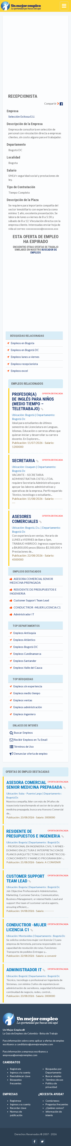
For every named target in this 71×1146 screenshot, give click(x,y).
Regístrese (15, 1100)
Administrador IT (24, 614)
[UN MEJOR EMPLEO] (22, 4)
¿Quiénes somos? (55, 1108)
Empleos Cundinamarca (27, 653)
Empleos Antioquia (24, 633)
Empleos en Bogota (22, 343)
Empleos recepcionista (24, 363)
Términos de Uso (23, 746)
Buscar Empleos (23, 732)
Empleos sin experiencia (27, 686)
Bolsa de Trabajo (49, 1033)
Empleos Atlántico (24, 639)
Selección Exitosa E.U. (21, 116)
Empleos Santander (24, 660)
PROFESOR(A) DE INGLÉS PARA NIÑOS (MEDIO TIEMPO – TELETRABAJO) (33, 401)
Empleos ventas (22, 700)
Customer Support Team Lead (31, 600)
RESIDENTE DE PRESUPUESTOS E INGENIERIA (33, 834)
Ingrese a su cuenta (20, 1104)
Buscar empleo (53, 1076)
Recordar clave (18, 1108)
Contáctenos (52, 1100)
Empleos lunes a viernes (25, 356)
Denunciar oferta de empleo (30, 753)
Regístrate (15, 1068)
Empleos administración (27, 707)
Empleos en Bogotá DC (25, 350)
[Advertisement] (35, 52)
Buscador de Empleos (43, 251)
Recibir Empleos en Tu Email (30, 739)
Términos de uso (54, 1079)
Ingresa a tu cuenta (20, 1072)
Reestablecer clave (20, 1076)
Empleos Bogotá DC (25, 646)
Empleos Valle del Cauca (27, 667)
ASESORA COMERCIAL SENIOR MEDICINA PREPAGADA (34, 785)
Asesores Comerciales (25, 519)
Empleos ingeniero (24, 714)
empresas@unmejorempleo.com (20, 1055)
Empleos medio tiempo (26, 693)
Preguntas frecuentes (57, 1104)
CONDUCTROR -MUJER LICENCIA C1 (37, 607)
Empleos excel (19, 370)
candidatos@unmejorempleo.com (35, 1044)
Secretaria (24, 460)
